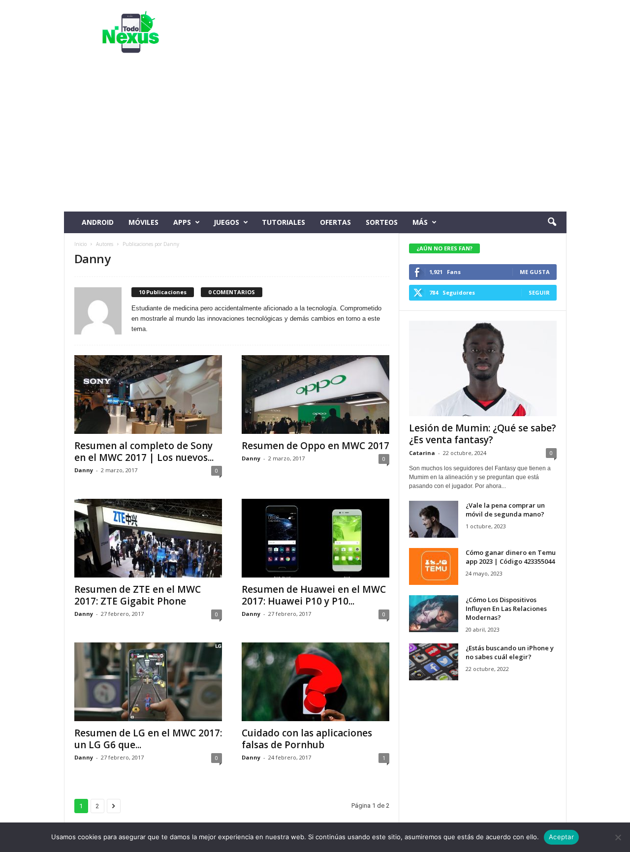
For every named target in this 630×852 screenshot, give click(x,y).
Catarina (422, 452)
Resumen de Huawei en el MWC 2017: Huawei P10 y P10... (314, 595)
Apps (182, 222)
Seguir (539, 292)
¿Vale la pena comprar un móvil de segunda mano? (505, 509)
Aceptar (561, 837)
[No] (618, 837)
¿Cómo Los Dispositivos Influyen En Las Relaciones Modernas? (506, 608)
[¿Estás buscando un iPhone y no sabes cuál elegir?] (433, 661)
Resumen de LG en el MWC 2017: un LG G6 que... (148, 739)
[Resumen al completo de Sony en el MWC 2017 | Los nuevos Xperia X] (148, 394)
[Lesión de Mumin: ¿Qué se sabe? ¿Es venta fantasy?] (483, 368)
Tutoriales (283, 222)
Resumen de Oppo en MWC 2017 (315, 445)
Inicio (80, 244)
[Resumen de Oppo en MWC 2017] (315, 394)
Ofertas (335, 222)
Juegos (226, 222)
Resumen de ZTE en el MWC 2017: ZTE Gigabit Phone (137, 595)
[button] (552, 222)
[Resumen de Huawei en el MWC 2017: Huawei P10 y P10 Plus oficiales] (315, 538)
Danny (83, 470)
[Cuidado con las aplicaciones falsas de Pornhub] (315, 681)
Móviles (143, 222)
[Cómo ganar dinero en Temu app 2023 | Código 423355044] (433, 566)
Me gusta (535, 271)
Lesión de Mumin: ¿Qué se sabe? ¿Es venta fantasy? (482, 434)
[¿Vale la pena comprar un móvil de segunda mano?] (433, 519)
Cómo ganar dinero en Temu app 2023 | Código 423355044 (511, 557)
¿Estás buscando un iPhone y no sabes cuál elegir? (510, 652)
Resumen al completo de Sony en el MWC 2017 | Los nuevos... (144, 451)
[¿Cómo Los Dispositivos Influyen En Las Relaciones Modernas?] (433, 613)
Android (98, 222)
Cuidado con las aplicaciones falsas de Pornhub (307, 739)
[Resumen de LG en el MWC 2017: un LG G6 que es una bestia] (148, 681)
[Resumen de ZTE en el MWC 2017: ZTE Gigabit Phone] (148, 538)
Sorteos (382, 222)
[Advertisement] (315, 138)
